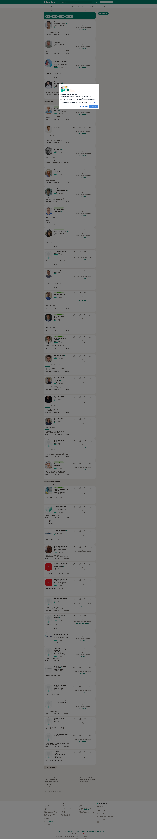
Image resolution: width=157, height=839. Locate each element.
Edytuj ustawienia (84, 106)
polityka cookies (92, 102)
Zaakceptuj (93, 106)
